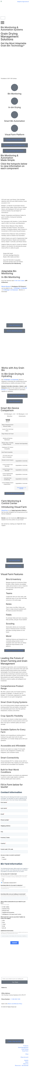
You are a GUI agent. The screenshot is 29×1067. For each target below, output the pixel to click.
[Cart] (3, 17)
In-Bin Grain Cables (19, 280)
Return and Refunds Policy (15, 1003)
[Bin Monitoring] (14, 87)
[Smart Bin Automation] (14, 114)
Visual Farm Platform (14, 134)
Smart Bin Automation (14, 121)
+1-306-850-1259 (15, 999)
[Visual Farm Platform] (14, 128)
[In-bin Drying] (14, 101)
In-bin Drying (14, 107)
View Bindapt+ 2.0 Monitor (21, 488)
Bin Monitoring (14, 93)
